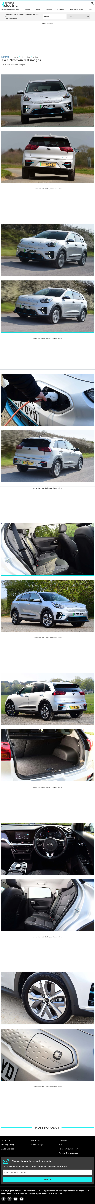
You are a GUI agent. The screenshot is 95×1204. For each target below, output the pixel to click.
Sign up (47, 1179)
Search (92, 3)
